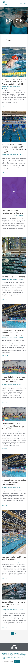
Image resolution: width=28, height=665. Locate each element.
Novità (18, 86)
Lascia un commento (7, 86)
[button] (21, 3)
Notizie (14, 86)
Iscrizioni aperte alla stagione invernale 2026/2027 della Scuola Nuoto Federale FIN (14, 81)
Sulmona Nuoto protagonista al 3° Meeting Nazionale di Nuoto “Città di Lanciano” (14, 425)
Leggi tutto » (5, 105)
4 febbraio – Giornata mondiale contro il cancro (12, 212)
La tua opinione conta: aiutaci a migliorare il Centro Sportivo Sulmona (14, 482)
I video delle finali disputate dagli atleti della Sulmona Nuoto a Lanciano (13, 379)
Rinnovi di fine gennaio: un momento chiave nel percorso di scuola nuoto (13, 332)
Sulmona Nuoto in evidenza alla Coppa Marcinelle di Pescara (13, 604)
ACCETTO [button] (17, 661)
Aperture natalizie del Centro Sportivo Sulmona (14, 558)
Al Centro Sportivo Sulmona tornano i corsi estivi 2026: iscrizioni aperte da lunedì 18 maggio (14, 148)
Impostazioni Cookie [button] (7, 661)
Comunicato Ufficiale (18, 609)
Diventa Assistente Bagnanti (13, 277)
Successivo (14, 636)
